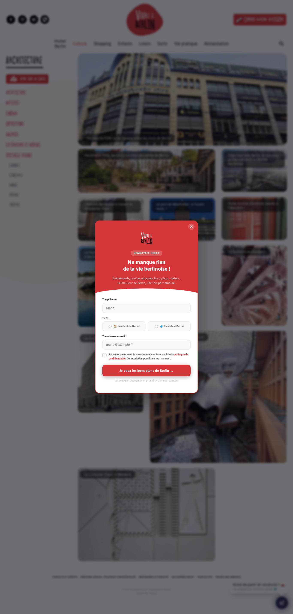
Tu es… (106, 318)
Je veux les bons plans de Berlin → (146, 371)
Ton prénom (109, 299)
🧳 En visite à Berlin (172, 326)
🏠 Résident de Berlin (126, 326)
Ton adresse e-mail (114, 336)
